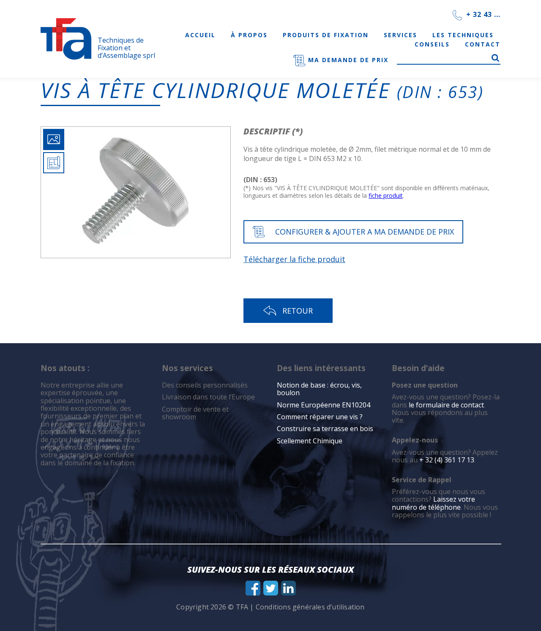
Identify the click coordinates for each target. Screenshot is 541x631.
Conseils (432, 44)
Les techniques (463, 35)
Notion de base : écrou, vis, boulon (319, 388)
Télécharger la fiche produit (294, 259)
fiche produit (386, 195)
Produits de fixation (326, 35)
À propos (249, 35)
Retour (297, 311)
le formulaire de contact (446, 405)
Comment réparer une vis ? (320, 416)
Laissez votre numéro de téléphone (433, 502)
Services (400, 35)
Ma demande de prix (347, 60)
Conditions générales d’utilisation (310, 607)
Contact (482, 44)
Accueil (200, 35)
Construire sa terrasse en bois (326, 428)
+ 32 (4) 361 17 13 (446, 459)
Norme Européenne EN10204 (323, 405)
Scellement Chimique (309, 440)
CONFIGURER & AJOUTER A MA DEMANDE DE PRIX (364, 232)
